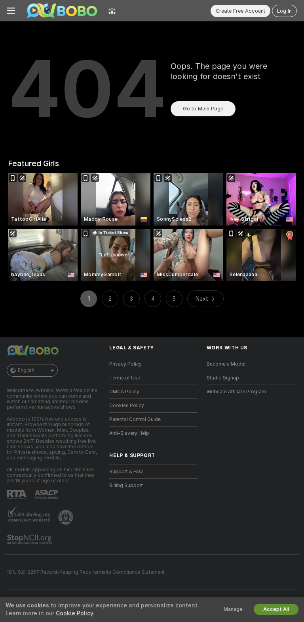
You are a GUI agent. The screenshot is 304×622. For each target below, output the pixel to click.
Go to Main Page (203, 109)
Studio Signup (223, 378)
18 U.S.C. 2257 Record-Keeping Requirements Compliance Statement (86, 572)
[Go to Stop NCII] (30, 539)
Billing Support (126, 485)
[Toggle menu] (11, 10)
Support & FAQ (126, 471)
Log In (284, 11)
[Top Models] (112, 10)
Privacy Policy (125, 364)
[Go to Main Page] (61, 10)
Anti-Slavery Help (129, 433)
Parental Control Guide (135, 419)
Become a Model (226, 364)
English (26, 370)
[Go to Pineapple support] (66, 517)
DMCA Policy (124, 391)
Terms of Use (124, 378)
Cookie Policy (74, 613)
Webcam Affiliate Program (236, 391)
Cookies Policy (126, 405)
